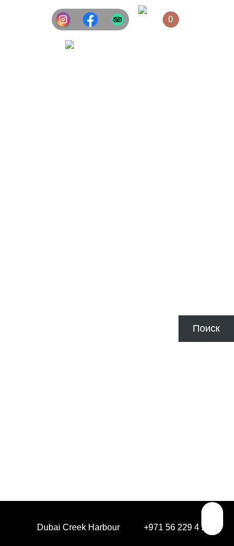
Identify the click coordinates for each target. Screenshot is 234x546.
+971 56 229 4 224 (180, 527)
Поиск (13, 309)
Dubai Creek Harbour (78, 527)
